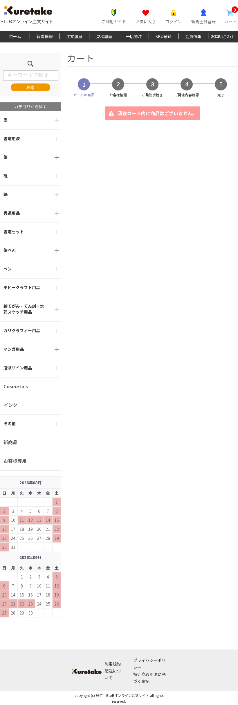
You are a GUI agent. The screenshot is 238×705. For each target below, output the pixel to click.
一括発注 (134, 36)
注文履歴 (74, 36)
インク (10, 404)
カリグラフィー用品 (21, 330)
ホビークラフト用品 (21, 287)
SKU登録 (164, 36)
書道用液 (11, 138)
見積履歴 (104, 36)
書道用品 (11, 213)
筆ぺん (9, 250)
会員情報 (193, 36)
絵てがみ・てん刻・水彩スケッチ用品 (23, 309)
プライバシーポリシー (149, 663)
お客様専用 (15, 460)
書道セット (13, 231)
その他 (9, 423)
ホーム (15, 36)
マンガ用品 (13, 349)
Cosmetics (15, 386)
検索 (30, 87)
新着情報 (45, 36)
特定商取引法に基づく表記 (149, 677)
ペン (7, 269)
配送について (112, 674)
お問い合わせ (223, 36)
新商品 (10, 442)
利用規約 (112, 664)
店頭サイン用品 (17, 368)
